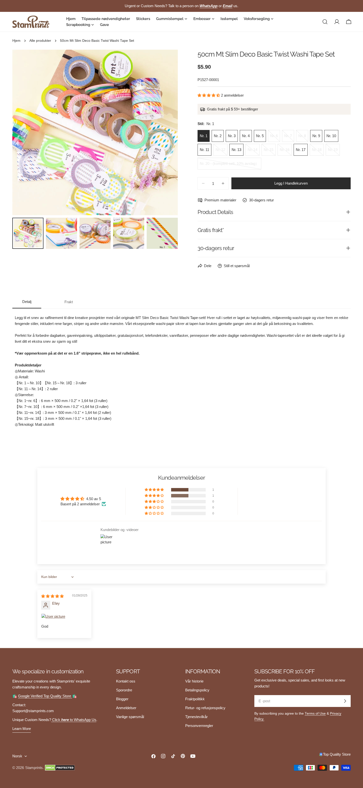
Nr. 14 (254, 152)
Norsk (17, 756)
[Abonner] (345, 701)
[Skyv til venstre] (24, 132)
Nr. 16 (286, 152)
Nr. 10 (331, 136)
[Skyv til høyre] (166, 132)
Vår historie (194, 681)
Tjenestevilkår (196, 717)
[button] (209, 95)
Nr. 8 (303, 138)
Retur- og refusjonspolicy (205, 708)
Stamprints (34, 768)
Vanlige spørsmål (130, 717)
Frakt (68, 302)
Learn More (21, 728)
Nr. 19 (334, 152)
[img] (52, 596)
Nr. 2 (218, 136)
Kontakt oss (125, 681)
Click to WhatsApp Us (73, 720)
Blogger (122, 699)
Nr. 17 (300, 150)
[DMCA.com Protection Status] (60, 768)
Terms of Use (315, 713)
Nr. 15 (270, 152)
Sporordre (124, 690)
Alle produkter (40, 41)
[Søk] (325, 22)
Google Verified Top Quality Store (45, 696)
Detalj (26, 301)
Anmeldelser (126, 708)
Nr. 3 (232, 136)
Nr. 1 (203, 136)
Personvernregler (199, 726)
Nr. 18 (318, 152)
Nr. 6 (275, 138)
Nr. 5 (260, 136)
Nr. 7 (289, 138)
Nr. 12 (221, 152)
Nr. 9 (316, 136)
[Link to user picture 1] (64, 616)
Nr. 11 (204, 150)
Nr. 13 (236, 150)
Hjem (16, 41)
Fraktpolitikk (195, 699)
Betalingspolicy (197, 690)
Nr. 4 (246, 136)
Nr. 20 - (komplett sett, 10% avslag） (229, 165)
